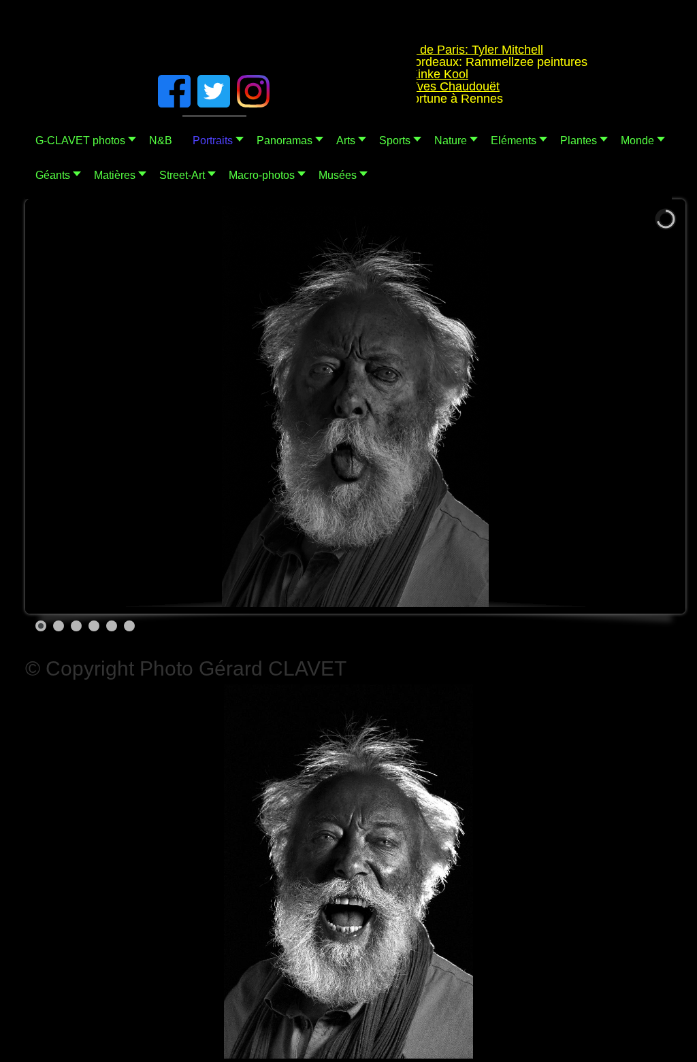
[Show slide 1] (40, 625)
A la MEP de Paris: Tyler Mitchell (435, 49)
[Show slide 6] (129, 625)
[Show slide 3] (76, 625)
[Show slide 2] (58, 625)
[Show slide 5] (111, 625)
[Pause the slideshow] (637, 406)
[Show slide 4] (93, 625)
